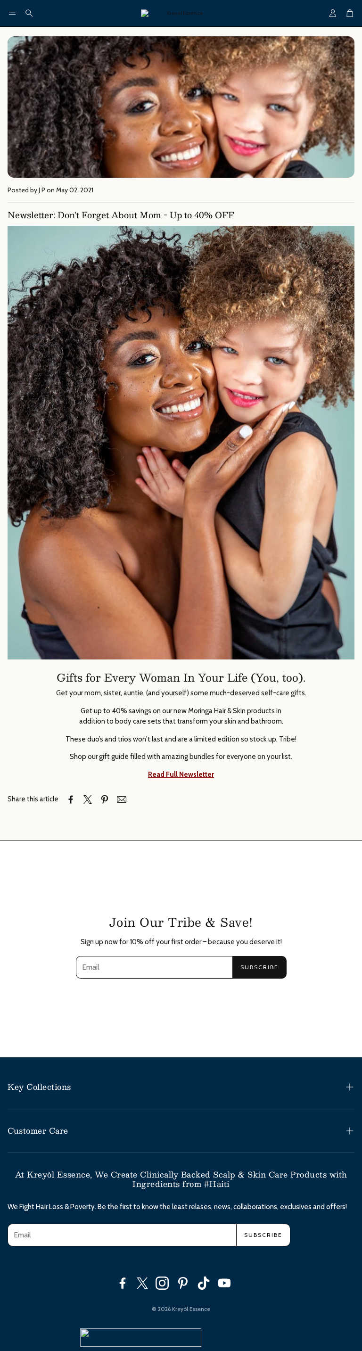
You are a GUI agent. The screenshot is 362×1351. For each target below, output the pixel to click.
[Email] (121, 799)
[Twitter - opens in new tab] (142, 1283)
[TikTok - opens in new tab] (203, 1283)
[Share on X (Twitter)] (87, 799)
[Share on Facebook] (70, 799)
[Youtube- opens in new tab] (224, 1283)
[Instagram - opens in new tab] (162, 1283)
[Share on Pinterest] (104, 799)
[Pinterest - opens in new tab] (182, 1283)
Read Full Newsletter (181, 774)
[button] (12, 13)
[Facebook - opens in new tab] (122, 1283)
